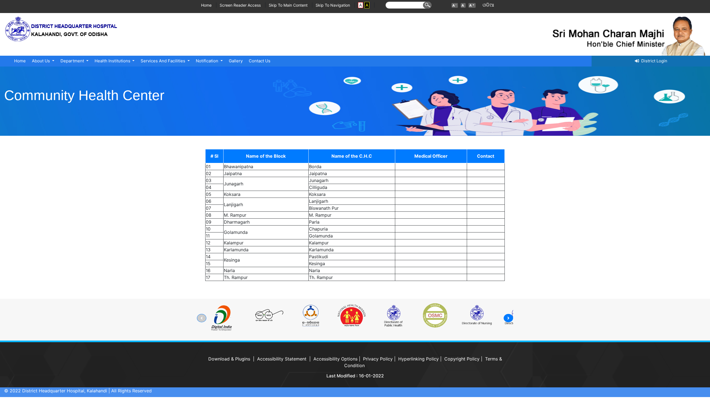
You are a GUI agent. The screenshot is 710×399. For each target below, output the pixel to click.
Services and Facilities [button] (163, 60)
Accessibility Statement (281, 359)
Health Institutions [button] (113, 60)
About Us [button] (41, 60)
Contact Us (259, 60)
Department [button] (72, 60)
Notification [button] (207, 60)
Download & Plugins (229, 359)
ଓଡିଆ (488, 5)
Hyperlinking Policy (418, 359)
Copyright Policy (462, 359)
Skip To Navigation (333, 5)
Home (207, 5)
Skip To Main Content (289, 5)
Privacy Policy (378, 359)
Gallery (236, 60)
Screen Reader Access (241, 5)
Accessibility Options (335, 359)
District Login (653, 60)
